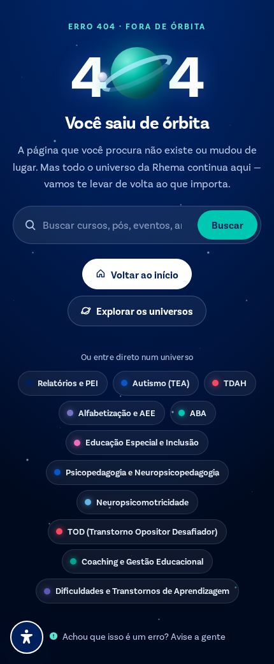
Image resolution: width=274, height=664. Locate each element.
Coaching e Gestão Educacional (142, 561)
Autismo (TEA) (161, 382)
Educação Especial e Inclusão (142, 442)
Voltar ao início (144, 274)
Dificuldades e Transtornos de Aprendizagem (142, 590)
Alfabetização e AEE (116, 412)
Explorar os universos (144, 311)
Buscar (227, 225)
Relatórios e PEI (68, 382)
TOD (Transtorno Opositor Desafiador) (142, 531)
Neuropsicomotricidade (142, 501)
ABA (198, 412)
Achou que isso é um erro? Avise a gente (144, 636)
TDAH (235, 382)
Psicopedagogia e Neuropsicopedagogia (142, 471)
